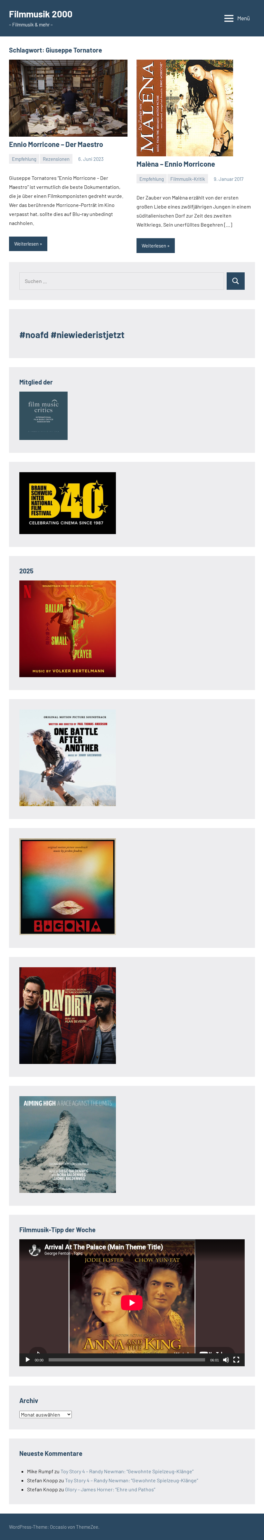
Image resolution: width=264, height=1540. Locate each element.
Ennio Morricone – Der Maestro (56, 144)
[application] (132, 1302)
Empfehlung (24, 159)
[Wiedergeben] (27, 1360)
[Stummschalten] (226, 1360)
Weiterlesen (26, 244)
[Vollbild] (236, 1360)
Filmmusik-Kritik (187, 179)
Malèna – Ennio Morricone (176, 164)
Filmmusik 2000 (40, 13)
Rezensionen (56, 159)
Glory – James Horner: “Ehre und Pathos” (110, 1489)
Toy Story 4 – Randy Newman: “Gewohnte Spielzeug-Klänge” (127, 1471)
